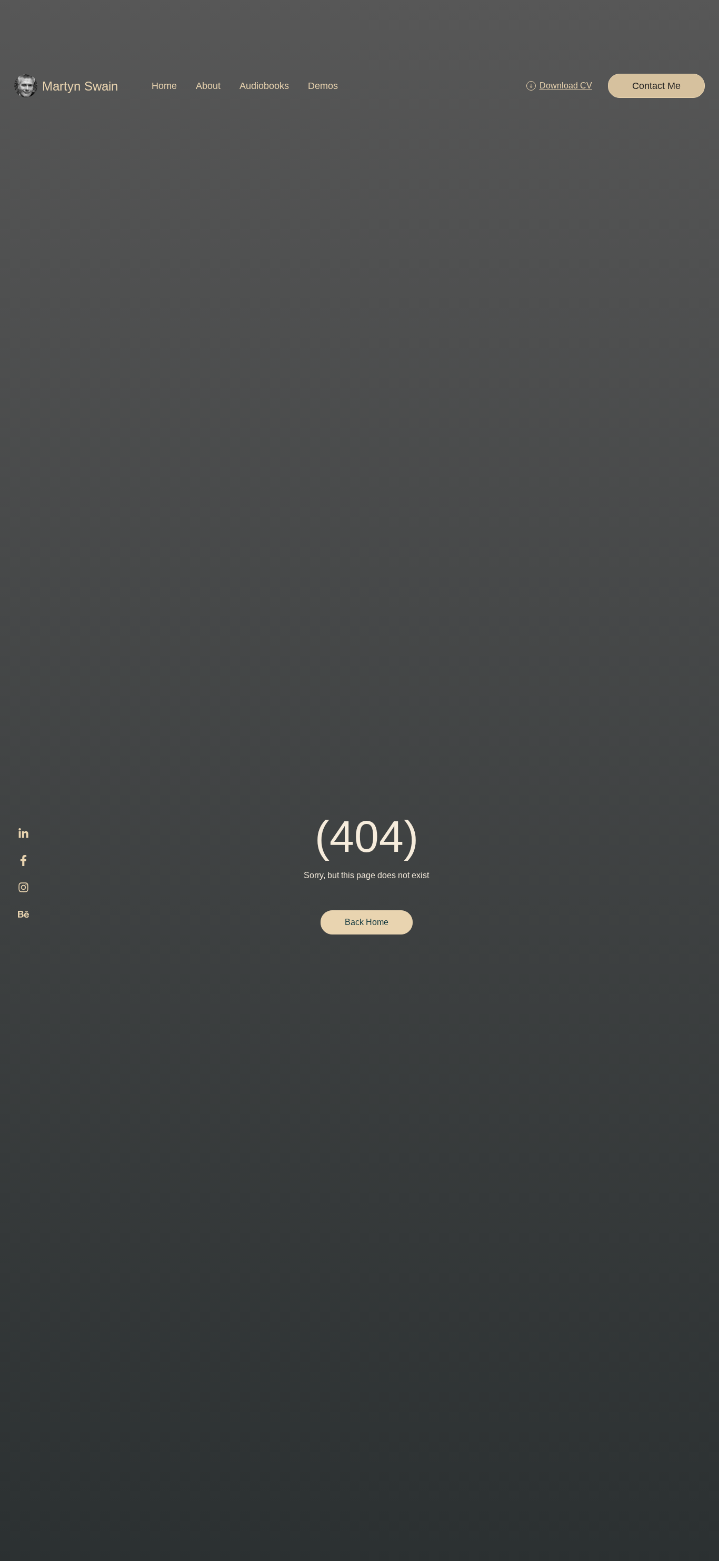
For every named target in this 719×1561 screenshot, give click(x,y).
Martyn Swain (80, 86)
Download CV (566, 85)
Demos (323, 86)
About (208, 86)
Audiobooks (264, 86)
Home (164, 86)
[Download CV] (531, 86)
